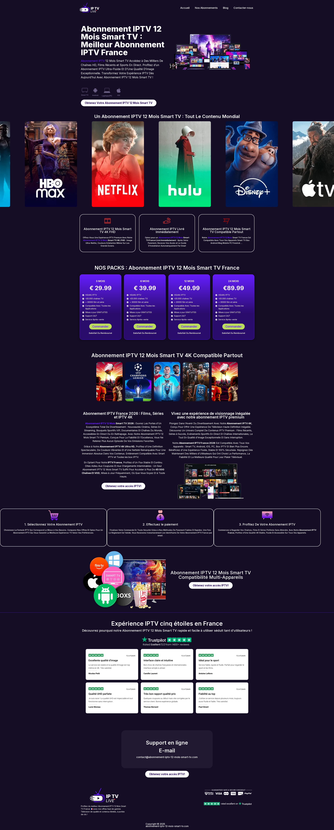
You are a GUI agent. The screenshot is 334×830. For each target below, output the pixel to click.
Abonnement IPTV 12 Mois (95, 240)
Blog (225, 8)
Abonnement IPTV (93, 60)
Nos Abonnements (206, 8)
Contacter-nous (243, 8)
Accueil (185, 8)
